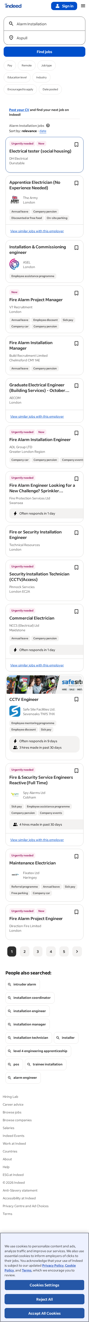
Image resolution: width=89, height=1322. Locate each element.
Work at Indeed (14, 1143)
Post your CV (19, 110)
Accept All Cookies (44, 1313)
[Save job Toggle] (76, 144)
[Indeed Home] (13, 6)
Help (6, 1167)
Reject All (44, 1299)
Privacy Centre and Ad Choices (26, 1206)
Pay (10, 65)
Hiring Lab (10, 1096)
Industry (41, 77)
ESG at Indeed (13, 1174)
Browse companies (17, 1120)
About (7, 1159)
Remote (27, 65)
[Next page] (77, 951)
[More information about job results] (48, 126)
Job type (46, 65)
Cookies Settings (45, 1284)
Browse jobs (12, 1112)
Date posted (50, 89)
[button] (40, 151)
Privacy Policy (53, 1265)
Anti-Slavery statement (20, 1190)
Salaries (8, 1128)
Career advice (13, 1104)
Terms (26, 1270)
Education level (17, 77)
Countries (10, 1151)
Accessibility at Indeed (19, 1198)
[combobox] (46, 24)
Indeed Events (13, 1135)
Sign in (67, 5)
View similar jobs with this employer (37, 231)
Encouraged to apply (20, 89)
